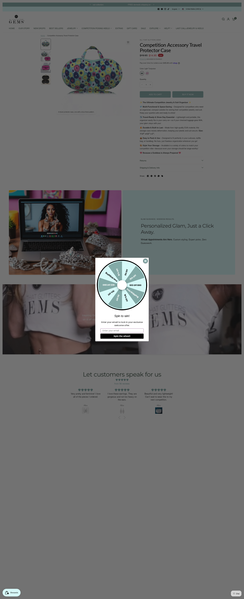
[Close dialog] (145, 261)
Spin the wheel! (122, 336)
